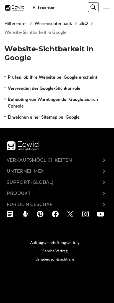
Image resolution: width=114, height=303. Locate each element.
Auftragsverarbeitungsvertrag (54, 242)
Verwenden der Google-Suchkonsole (44, 88)
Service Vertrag (55, 251)
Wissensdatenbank (53, 23)
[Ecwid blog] (12, 214)
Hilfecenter (15, 23)
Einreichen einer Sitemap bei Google (44, 117)
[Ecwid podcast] (27, 214)
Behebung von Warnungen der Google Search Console (53, 102)
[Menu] (106, 7)
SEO (83, 23)
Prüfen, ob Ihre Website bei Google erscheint (52, 77)
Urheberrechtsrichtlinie (54, 259)
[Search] (93, 7)
